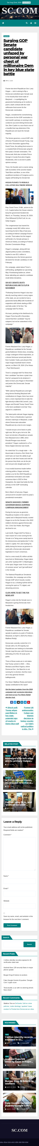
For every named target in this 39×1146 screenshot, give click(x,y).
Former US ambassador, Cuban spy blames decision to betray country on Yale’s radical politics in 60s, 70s (27, 718)
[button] (27, 23)
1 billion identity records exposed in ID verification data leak (19, 1040)
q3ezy (2, 1142)
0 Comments (24, 1043)
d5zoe (5, 1142)
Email (6, 888)
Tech (7, 1034)
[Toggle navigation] (35, 23)
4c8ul (26, 1142)
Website (6, 901)
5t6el (23, 1142)
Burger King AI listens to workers (15, 975)
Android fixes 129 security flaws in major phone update (18, 1062)
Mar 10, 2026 (11, 1065)
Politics (6, 36)
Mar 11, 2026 (11, 1043)
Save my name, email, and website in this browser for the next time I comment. (18, 917)
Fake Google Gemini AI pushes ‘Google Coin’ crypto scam (18, 1105)
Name (6, 876)
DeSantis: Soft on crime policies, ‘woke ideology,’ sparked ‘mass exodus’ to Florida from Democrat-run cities (19, 1006)
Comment (7, 835)
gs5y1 (13, 1142)
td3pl (20, 1142)
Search (6, 937)
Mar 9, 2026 (11, 1109)
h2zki (9, 1142)
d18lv (16, 1142)
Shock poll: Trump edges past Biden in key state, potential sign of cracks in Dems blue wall (12, 716)
